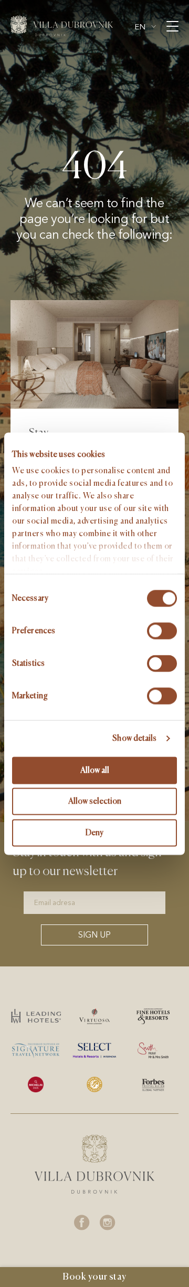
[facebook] (82, 1222)
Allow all (94, 770)
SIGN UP (94, 935)
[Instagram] (108, 1222)
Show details (134, 738)
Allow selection (94, 801)
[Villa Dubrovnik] (61, 26)
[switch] (162, 630)
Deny (94, 832)
